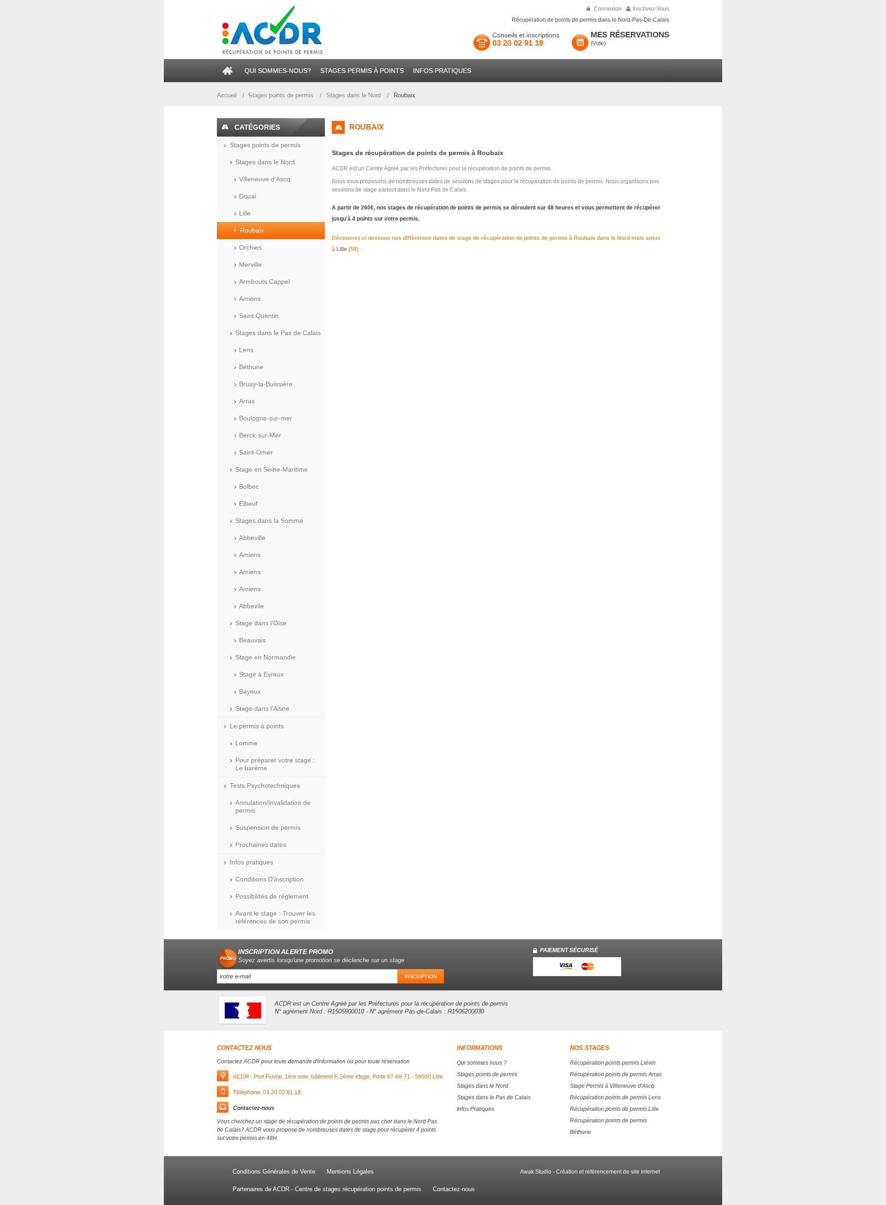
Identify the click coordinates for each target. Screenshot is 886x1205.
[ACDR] (290, 29)
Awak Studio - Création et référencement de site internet (590, 1172)
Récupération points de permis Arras (616, 1074)
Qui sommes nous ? (482, 1063)
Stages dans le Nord (353, 95)
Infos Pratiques (475, 1109)
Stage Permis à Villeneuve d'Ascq (612, 1086)
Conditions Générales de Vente (274, 1171)
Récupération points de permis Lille (614, 1109)
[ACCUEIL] (228, 70)
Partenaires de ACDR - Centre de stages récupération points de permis (327, 1189)
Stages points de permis (280, 95)
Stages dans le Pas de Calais (494, 1097)
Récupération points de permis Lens (615, 1097)
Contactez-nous (454, 1189)
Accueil (227, 95)
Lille (341, 249)
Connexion (607, 9)
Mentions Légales (350, 1171)
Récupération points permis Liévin (613, 1063)
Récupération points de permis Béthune (608, 1126)
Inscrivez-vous (651, 9)
